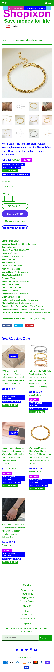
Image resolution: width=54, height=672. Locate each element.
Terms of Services (27, 618)
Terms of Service (27, 601)
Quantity (5, 194)
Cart (50, 3)
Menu (7, 3)
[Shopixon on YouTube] (35, 650)
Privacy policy (27, 590)
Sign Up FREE (45, 638)
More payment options (15, 221)
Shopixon (27, 657)
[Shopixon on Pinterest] (26, 650)
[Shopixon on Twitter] (17, 650)
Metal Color (6, 182)
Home (4, 40)
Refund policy (27, 594)
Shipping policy (27, 597)
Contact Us (27, 615)
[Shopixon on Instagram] (31, 650)
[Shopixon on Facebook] (21, 650)
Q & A (27, 611)
